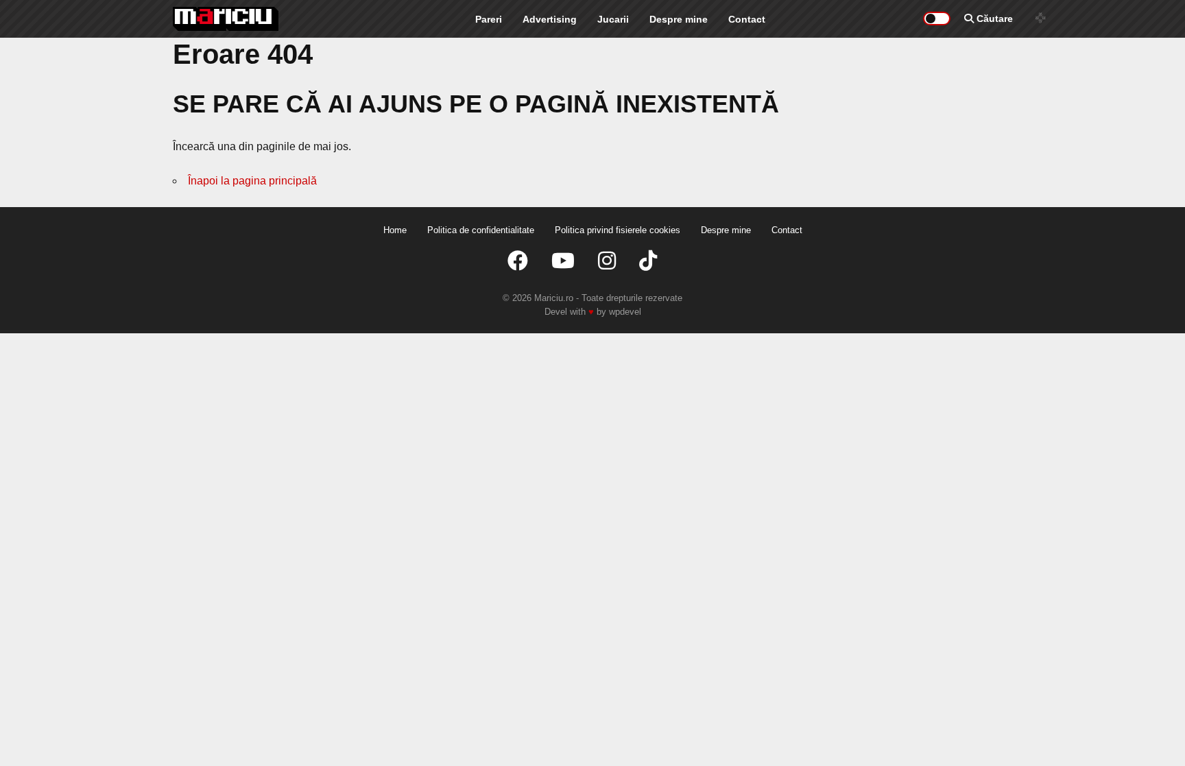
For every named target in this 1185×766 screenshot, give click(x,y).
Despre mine (678, 19)
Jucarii (613, 19)
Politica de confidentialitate (480, 230)
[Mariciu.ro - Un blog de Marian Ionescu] (226, 19)
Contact (746, 19)
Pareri (488, 19)
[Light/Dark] (936, 18)
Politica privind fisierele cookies (617, 230)
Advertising (550, 19)
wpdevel (625, 312)
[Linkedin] (607, 261)
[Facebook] (517, 261)
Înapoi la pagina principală (252, 181)
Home (395, 230)
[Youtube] (563, 261)
